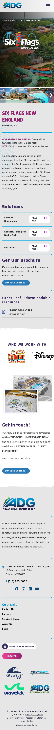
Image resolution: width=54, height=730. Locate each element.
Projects (14, 20)
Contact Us (8, 609)
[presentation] (3, 95)
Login (5, 629)
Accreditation (27, 721)
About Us (7, 624)
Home (4, 20)
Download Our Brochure (21, 646)
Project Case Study (20, 310)
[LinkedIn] (30, 589)
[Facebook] (16, 589)
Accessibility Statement (36, 717)
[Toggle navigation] (48, 6)
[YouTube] (37, 589)
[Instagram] (23, 589)
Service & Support (12, 619)
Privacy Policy (32, 714)
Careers (6, 614)
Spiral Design (32, 725)
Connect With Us (15, 282)
